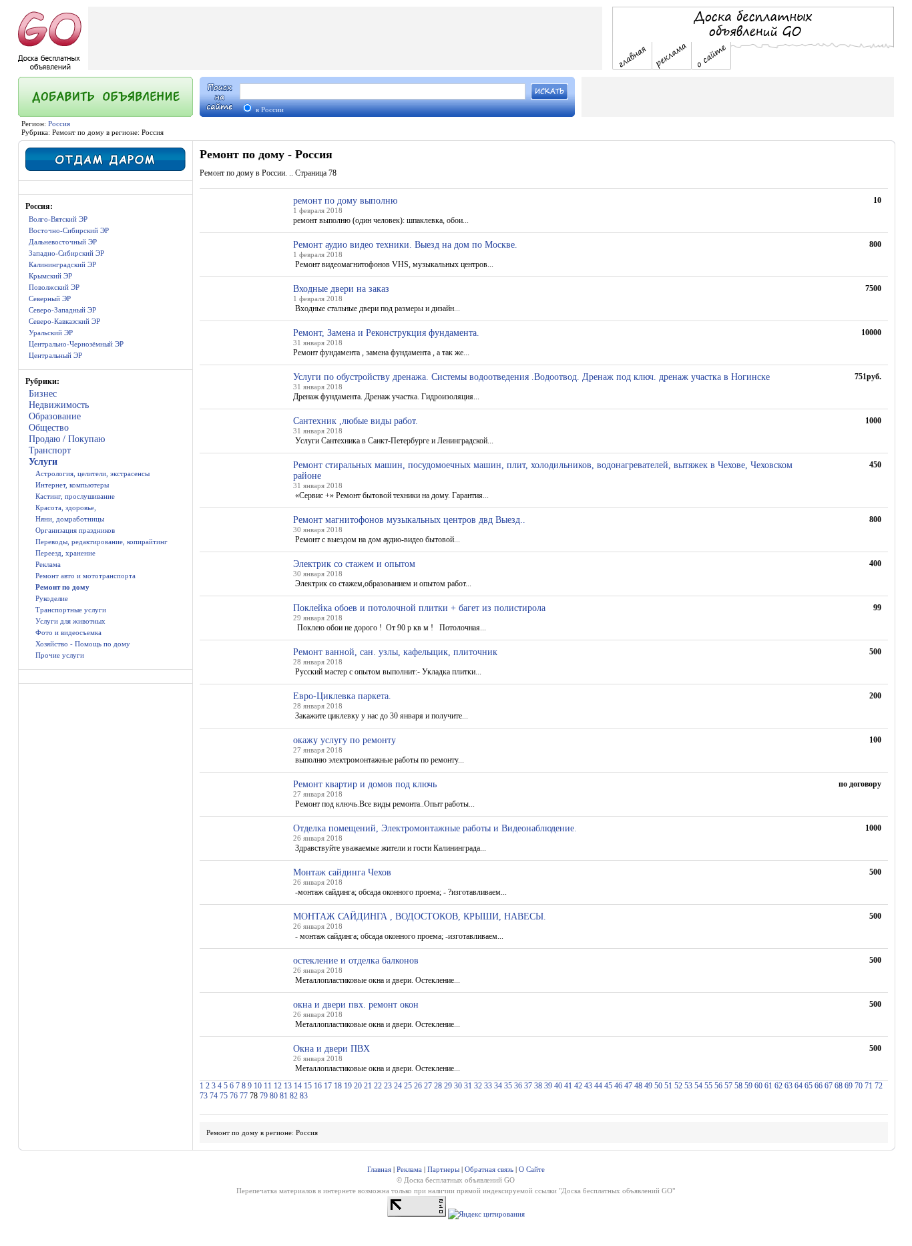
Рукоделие (51, 598)
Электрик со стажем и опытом (354, 564)
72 (879, 1085)
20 (358, 1085)
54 (698, 1085)
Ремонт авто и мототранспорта (85, 576)
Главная (379, 1169)
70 (859, 1085)
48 (638, 1085)
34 (498, 1085)
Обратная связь (489, 1169)
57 (728, 1085)
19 (348, 1085)
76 (234, 1095)
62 (778, 1085)
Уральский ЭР (51, 333)
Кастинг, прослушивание (75, 496)
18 (338, 1085)
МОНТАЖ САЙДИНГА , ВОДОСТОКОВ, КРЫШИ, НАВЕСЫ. (419, 916)
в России (269, 110)
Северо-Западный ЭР (62, 310)
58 (738, 1085)
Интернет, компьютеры (72, 485)
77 (244, 1095)
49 (648, 1085)
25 (408, 1085)
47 (628, 1085)
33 (488, 1085)
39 (548, 1085)
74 (214, 1095)
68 (839, 1085)
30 (458, 1085)
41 (568, 1085)
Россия (59, 124)
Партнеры (443, 1169)
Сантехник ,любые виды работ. (355, 421)
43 (588, 1085)
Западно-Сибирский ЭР (66, 253)
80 (274, 1095)
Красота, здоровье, (65, 507)
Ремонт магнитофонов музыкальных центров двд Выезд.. (409, 520)
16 (318, 1085)
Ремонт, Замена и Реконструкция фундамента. (386, 333)
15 (308, 1085)
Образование (55, 416)
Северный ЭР (50, 298)
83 (304, 1095)
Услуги (43, 462)
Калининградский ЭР (62, 264)
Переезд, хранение (65, 553)
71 (869, 1085)
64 (798, 1085)
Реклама (48, 564)
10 (258, 1085)
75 (224, 1095)
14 (298, 1085)
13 (288, 1085)
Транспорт (50, 450)
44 (598, 1085)
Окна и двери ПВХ (331, 1049)
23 (388, 1085)
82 (294, 1095)
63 (788, 1085)
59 (748, 1085)
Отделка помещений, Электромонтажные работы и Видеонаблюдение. (435, 828)
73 (204, 1095)
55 (708, 1085)
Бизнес (43, 394)
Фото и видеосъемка (68, 632)
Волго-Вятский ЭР (58, 219)
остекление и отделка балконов (356, 961)
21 (368, 1085)
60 (758, 1085)
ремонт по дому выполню (345, 201)
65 (809, 1085)
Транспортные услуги (70, 610)
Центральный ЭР (55, 355)
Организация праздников (75, 530)
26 (418, 1085)
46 (618, 1085)
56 (718, 1085)
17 (328, 1085)
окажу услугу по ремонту (344, 740)
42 (578, 1085)
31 (468, 1085)
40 (558, 1085)
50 (658, 1085)
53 (688, 1085)
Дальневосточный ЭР (63, 242)
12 (278, 1085)
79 (264, 1095)
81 (284, 1095)
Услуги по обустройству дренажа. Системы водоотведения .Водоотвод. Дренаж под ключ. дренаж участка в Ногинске (531, 377)
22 (378, 1085)
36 (518, 1085)
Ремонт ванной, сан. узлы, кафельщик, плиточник (395, 652)
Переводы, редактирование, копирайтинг (101, 542)
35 (508, 1085)
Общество (49, 428)
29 (448, 1085)
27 (428, 1085)
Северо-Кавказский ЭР (64, 321)
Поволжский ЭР (54, 287)
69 (849, 1085)
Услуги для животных (70, 621)
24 (398, 1085)
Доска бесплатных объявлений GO (616, 1191)
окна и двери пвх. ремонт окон (356, 1005)
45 (608, 1085)
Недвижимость (59, 405)
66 (819, 1085)
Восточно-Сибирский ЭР (69, 230)
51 (668, 1085)
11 (268, 1085)
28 (438, 1085)
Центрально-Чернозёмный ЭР (76, 344)
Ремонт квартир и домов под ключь (365, 784)
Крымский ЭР (50, 276)
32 (478, 1085)
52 (678, 1085)
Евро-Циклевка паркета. (342, 696)
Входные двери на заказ (341, 289)
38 (538, 1085)
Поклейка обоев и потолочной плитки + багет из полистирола (419, 608)
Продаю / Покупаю (67, 439)
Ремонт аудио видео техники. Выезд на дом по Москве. (405, 245)
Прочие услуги (59, 655)
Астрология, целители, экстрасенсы (92, 473)
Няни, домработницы (69, 519)
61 (768, 1085)
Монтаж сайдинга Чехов (342, 872)
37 (528, 1085)
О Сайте (532, 1169)
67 (829, 1085)
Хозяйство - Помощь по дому (82, 644)
